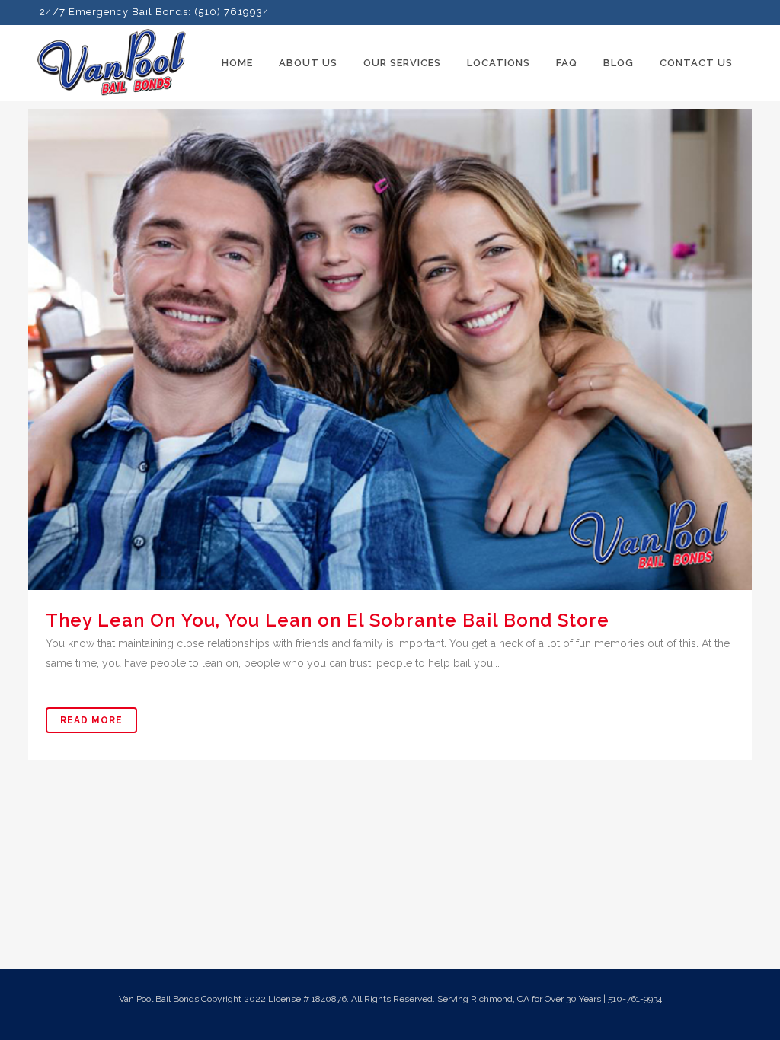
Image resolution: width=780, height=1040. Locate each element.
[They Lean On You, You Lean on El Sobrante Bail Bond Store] (390, 349)
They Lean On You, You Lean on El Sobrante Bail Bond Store (327, 620)
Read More (91, 720)
